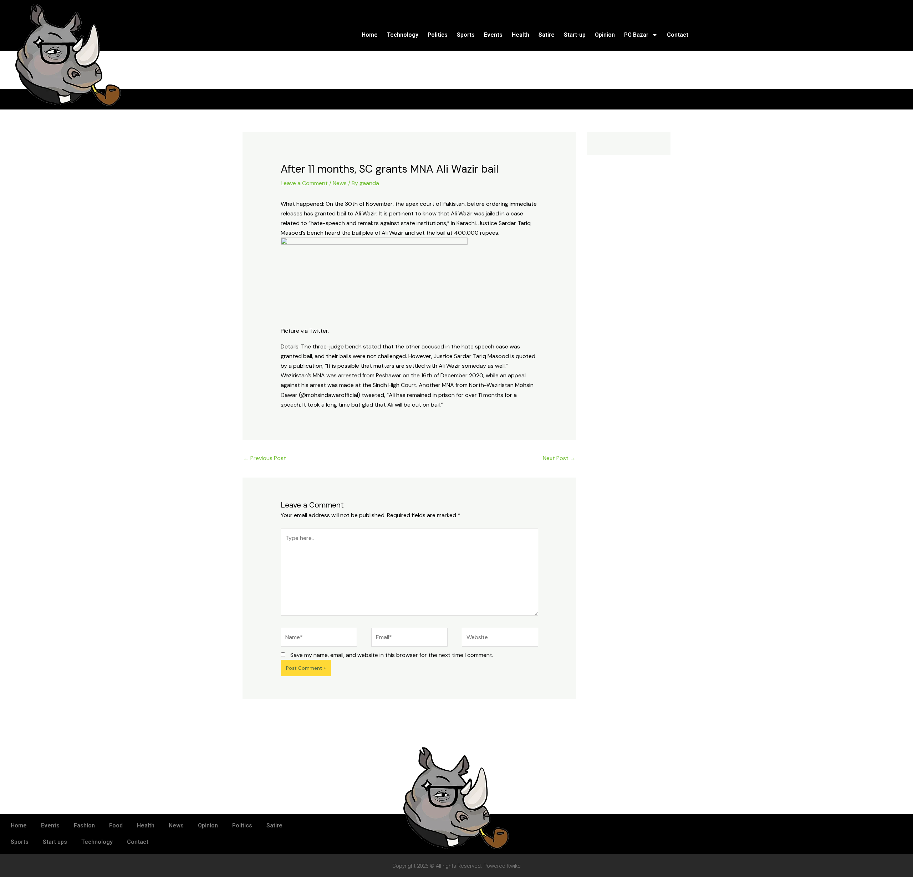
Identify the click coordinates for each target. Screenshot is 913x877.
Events (493, 34)
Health (520, 34)
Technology (402, 34)
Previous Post (264, 458)
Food (116, 825)
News (340, 183)
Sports (466, 34)
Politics (438, 34)
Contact (677, 34)
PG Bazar (636, 34)
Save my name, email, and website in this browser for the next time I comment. (391, 655)
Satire (547, 34)
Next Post (559, 458)
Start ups (55, 841)
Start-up (575, 34)
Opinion (605, 34)
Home (370, 34)
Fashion (84, 825)
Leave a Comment (304, 183)
